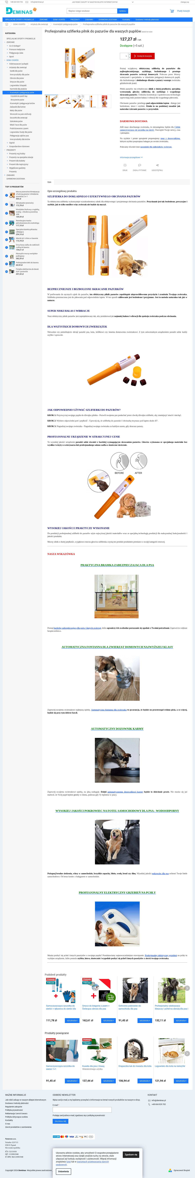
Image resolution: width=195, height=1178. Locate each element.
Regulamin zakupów (13, 1107)
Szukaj (122, 11)
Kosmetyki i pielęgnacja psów (22, 92)
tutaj (68, 1161)
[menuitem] (20, 19)
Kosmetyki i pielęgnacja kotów (22, 103)
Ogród (11, 143)
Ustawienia (63, 1171)
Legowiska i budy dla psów (21, 132)
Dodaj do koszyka (144, 56)
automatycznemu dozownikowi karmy (125, 792)
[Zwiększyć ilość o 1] (129, 54)
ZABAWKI (11, 175)
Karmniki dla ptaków (18, 89)
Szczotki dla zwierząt (18, 118)
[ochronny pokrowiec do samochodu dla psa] (117, 842)
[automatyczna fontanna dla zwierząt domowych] (117, 678)
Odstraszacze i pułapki (18, 64)
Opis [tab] (49, 182)
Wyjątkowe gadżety (17, 168)
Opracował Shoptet (182, 1170)
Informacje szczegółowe (130, 157)
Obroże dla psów (17, 78)
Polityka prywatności (14, 1110)
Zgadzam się (131, 1154)
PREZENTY (11, 150)
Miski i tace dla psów (18, 125)
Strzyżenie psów (17, 100)
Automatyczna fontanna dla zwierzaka (109, 710)
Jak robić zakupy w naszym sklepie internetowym (94, 2)
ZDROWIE (11, 42)
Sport (11, 57)
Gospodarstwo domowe (19, 146)
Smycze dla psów (17, 82)
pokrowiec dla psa (160, 873)
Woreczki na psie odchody (20, 114)
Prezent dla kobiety (17, 161)
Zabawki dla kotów (18, 107)
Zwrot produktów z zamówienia (18, 1127)
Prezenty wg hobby (17, 154)
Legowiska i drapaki (18, 85)
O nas (7, 1124)
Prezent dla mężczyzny (18, 164)
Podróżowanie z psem (19, 128)
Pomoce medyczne (17, 49)
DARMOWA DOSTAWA (16, 179)
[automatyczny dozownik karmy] (117, 760)
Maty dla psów (16, 110)
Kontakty (9, 1120)
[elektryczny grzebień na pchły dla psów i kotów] (117, 924)
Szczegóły (72, 1081)
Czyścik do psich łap (19, 96)
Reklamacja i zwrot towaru (16, 1113)
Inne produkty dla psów (19, 74)
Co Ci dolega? (15, 46)
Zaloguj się (60, 1121)
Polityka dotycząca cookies (16, 1117)
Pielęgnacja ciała (16, 53)
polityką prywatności (96, 1115)
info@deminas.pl (159, 1100)
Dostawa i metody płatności (16, 1103)
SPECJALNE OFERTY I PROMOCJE (21, 39)
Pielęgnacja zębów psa (19, 136)
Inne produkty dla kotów (20, 139)
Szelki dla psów (16, 71)
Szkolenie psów (16, 121)
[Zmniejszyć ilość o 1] (129, 57)
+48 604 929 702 (159, 1104)
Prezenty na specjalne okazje (21, 157)
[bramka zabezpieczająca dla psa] (117, 596)
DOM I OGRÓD (12, 60)
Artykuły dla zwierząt (18, 67)
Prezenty (13, 172)
